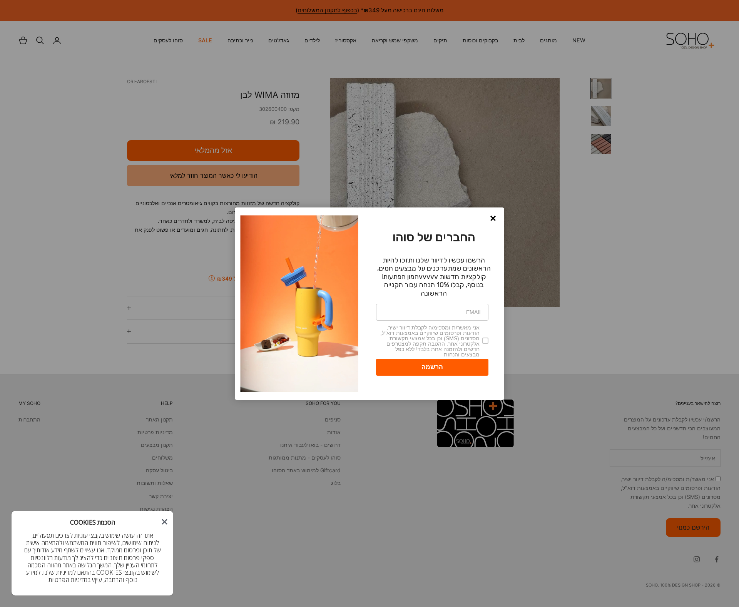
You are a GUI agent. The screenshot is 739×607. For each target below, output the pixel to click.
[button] (493, 218)
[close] (164, 522)
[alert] (369, 303)
